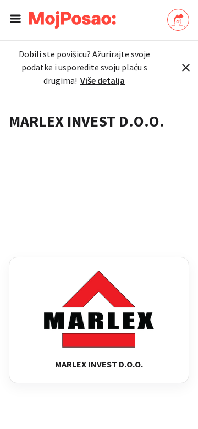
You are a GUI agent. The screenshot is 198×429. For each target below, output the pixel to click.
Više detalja (102, 80)
